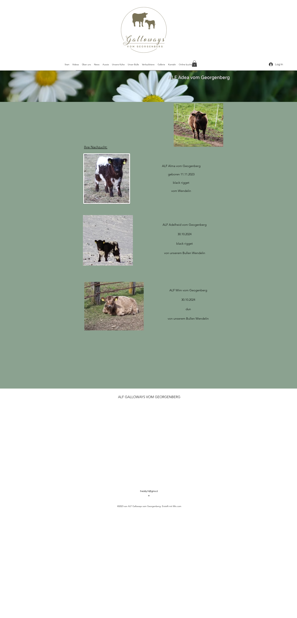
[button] (194, 63)
